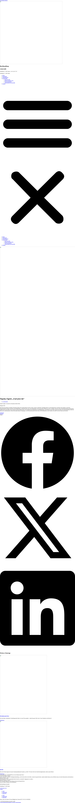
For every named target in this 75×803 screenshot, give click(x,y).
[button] (37, 160)
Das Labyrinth (7, 79)
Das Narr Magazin (8, 81)
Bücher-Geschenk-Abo (9, 80)
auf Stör (1, 769)
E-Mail (1, 789)
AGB (3, 791)
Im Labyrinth (4, 78)
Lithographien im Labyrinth (10, 82)
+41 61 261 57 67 (3, 788)
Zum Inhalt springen (4, 0)
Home (3, 75)
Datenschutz (4, 792)
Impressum (4, 793)
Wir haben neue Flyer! (4, 716)
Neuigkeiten (4, 76)
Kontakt (3, 83)
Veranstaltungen (5, 77)
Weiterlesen (2, 720)
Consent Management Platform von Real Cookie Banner (10, 802)
